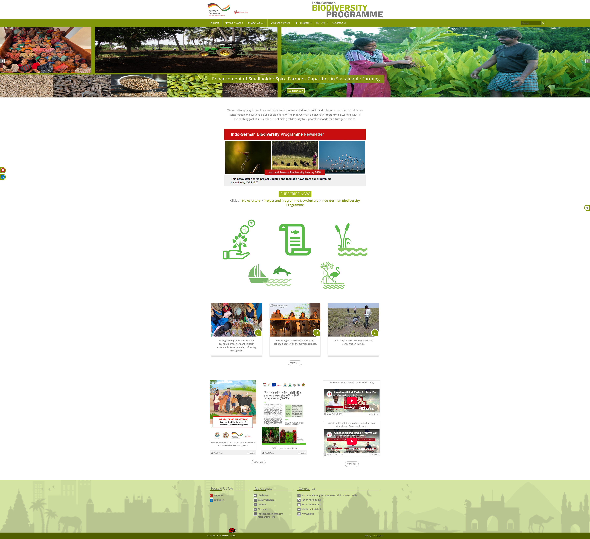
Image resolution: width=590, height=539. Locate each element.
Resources (303, 22)
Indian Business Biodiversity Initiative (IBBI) (239, 245)
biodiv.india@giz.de (312, 509)
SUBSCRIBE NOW (295, 193)
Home (215, 22)
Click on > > (295, 202)
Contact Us (340, 22)
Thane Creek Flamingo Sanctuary (328, 274)
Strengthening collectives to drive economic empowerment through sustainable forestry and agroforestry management (236, 345)
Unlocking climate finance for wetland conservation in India (353, 342)
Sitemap (262, 509)
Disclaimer (263, 495)
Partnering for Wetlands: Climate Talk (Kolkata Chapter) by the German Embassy (295, 342)
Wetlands (344, 238)
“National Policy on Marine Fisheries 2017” (295, 238)
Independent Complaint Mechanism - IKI (270, 515)
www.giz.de (308, 513)
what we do (257, 22)
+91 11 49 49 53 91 (311, 504)
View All (295, 363)
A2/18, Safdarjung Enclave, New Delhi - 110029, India (329, 495)
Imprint (262, 504)
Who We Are (234, 22)
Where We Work (281, 22)
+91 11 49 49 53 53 (311, 499)
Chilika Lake (281, 274)
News (322, 22)
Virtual (377, 535)
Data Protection (266, 499)
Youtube (218, 495)
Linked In (219, 499)
